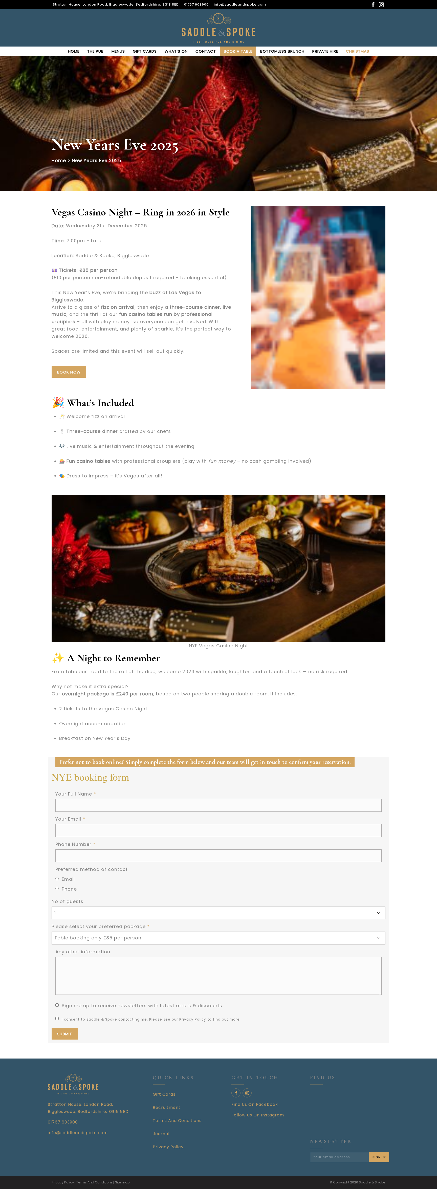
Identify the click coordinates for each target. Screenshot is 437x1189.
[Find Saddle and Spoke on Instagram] (381, 4)
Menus (118, 51)
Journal (161, 1134)
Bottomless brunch (282, 51)
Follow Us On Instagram (257, 1115)
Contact (205, 51)
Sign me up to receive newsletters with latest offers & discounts (142, 1005)
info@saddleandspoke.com (240, 4)
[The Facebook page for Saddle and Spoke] (373, 4)
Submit (64, 1034)
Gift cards (145, 51)
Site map (122, 1182)
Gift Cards (164, 1094)
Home (73, 51)
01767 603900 (196, 4)
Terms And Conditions (177, 1121)
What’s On (176, 51)
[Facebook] (236, 1092)
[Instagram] (247, 1092)
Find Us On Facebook (254, 1104)
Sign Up (379, 1157)
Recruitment (167, 1107)
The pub (95, 51)
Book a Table (238, 51)
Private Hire (325, 51)
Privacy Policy (192, 1019)
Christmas (357, 51)
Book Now (69, 372)
